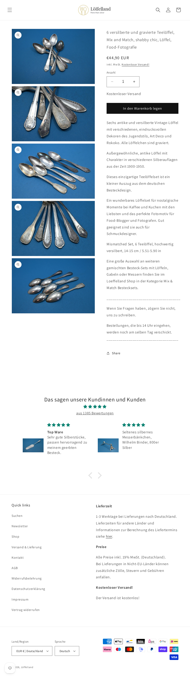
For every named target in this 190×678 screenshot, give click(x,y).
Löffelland (27, 667)
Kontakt (18, 557)
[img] (95, 406)
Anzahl (111, 72)
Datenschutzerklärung (28, 589)
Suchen (17, 516)
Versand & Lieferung (26, 547)
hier (109, 536)
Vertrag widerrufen (26, 610)
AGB (15, 568)
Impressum (20, 599)
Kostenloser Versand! (135, 64)
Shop (15, 536)
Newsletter (20, 526)
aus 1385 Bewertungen (95, 413)
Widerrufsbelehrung (27, 578)
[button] (10, 10)
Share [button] (116, 353)
